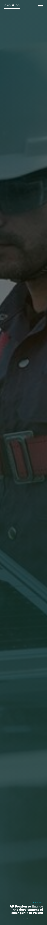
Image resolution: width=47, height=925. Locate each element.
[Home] (12, 7)
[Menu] (40, 5)
